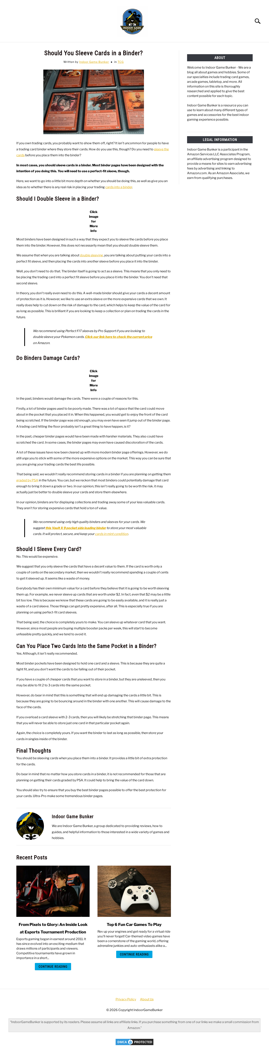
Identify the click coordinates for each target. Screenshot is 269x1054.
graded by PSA (27, 480)
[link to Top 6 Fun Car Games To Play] (134, 891)
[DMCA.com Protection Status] (134, 1045)
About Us (147, 999)
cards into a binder (118, 187)
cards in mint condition (111, 534)
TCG (121, 61)
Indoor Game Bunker (94, 61)
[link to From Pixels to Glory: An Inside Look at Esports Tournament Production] (53, 891)
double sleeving (91, 255)
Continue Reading (53, 966)
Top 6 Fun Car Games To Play (134, 924)
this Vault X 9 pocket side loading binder (75, 528)
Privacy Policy (126, 999)
